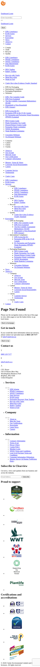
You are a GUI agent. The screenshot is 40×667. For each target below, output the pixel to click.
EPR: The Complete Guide (14, 97)
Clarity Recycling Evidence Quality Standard (21, 83)
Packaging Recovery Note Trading (22, 399)
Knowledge (9, 38)
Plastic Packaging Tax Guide (15, 123)
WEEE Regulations (12, 129)
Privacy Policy (15, 445)
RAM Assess (10, 34)
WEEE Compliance (12, 62)
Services (8, 36)
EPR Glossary (10, 107)
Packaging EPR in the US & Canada (18, 113)
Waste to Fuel (10, 79)
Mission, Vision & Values (14, 163)
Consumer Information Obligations (22, 457)
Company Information (13, 159)
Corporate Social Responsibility (16, 165)
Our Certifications (11, 157)
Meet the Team (10, 155)
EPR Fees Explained (12, 99)
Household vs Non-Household (16, 105)
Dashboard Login (7, 14)
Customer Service (11, 170)
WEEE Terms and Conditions (20, 451)
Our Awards (9, 153)
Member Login (15, 449)
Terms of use (14, 443)
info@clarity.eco (6, 362)
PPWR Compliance (12, 60)
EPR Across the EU (12, 111)
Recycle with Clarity (12, 75)
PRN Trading (10, 69)
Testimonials (9, 172)
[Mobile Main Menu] (2, 20)
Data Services (14, 395)
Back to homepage (8, 323)
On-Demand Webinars (13, 137)
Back (3, 28)
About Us (8, 42)
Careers (8, 167)
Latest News (14, 427)
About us (8, 151)
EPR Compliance (11, 32)
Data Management (11, 64)
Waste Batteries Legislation (14, 131)
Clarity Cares (10, 176)
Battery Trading (10, 71)
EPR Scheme (14, 389)
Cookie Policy (15, 447)
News (7, 40)
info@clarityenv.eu (9, 337)
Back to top (5, 341)
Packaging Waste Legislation (15, 127)
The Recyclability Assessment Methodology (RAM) (24, 228)
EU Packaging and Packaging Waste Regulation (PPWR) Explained (24, 245)
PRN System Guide (12, 121)
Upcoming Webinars (12, 135)
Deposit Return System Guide (15, 125)
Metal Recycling (11, 77)
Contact (8, 44)
